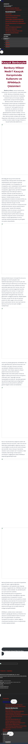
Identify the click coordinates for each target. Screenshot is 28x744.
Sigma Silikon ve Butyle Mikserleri (14, 19)
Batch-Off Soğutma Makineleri (13, 27)
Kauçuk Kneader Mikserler (12, 8)
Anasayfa (6, 4)
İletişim (6, 36)
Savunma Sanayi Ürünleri (12, 32)
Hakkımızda (7, 34)
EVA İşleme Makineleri (11, 29)
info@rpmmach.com (4, 687)
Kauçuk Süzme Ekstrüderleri (12, 15)
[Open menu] (1, 52)
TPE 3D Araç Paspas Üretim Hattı (13, 30)
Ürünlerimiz (7, 702)
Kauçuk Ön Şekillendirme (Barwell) (14, 21)
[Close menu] (0, 695)
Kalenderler (8, 13)
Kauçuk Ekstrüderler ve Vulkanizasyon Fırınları (15, 24)
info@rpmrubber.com (4, 686)
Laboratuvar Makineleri (11, 17)
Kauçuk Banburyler (10, 11)
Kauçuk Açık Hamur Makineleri (13, 10)
